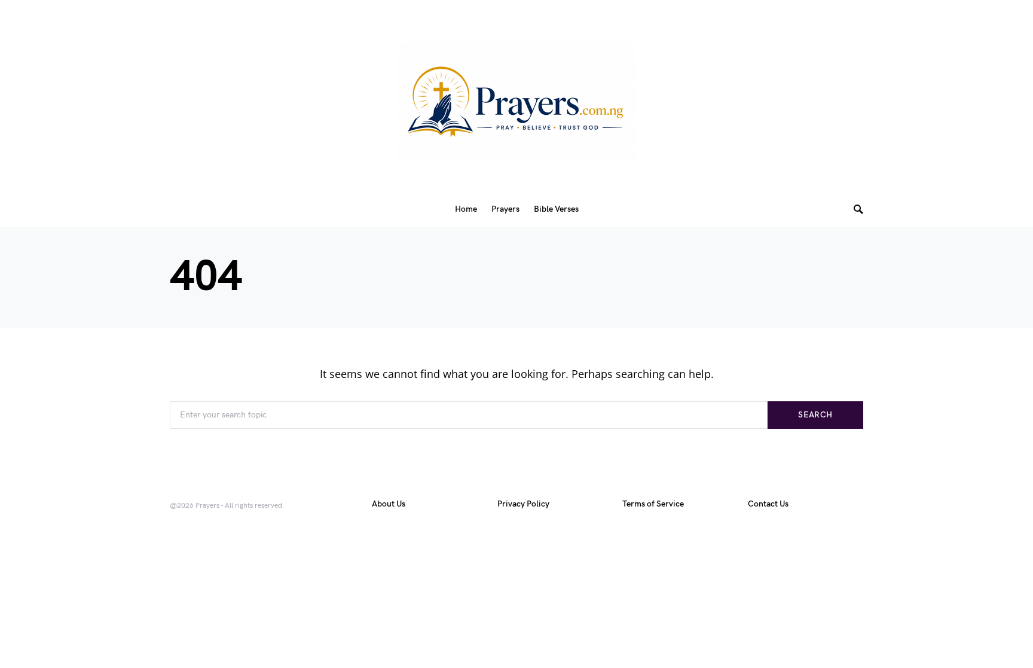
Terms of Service (653, 504)
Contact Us (768, 504)
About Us (388, 504)
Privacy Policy (523, 504)
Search (815, 415)
